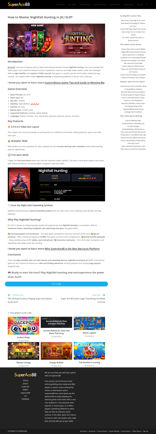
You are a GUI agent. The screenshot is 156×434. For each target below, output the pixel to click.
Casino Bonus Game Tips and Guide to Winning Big (74, 82)
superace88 (25, 393)
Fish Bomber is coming (89, 362)
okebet (25, 389)
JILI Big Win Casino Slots (130, 16)
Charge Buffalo (56, 362)
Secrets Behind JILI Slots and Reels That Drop (56, 332)
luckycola (25, 386)
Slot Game (83, 431)
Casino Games (102, 431)
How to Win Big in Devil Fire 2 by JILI (133, 29)
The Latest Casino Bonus (130, 44)
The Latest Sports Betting (131, 116)
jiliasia (25, 383)
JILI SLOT (11, 67)
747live (25, 380)
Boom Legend (89, 332)
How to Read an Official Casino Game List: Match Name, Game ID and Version (133, 69)
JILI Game (92, 431)
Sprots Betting (114, 431)
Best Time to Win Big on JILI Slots (133, 20)
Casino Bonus (125, 431)
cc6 (25, 396)
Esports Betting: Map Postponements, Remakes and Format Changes (133, 123)
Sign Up (145, 431)
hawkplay (25, 399)
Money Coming (23, 362)
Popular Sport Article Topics (132, 81)
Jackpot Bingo (23, 337)
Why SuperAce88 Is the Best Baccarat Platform (72, 248)
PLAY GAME (56, 284)
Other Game (136, 431)
